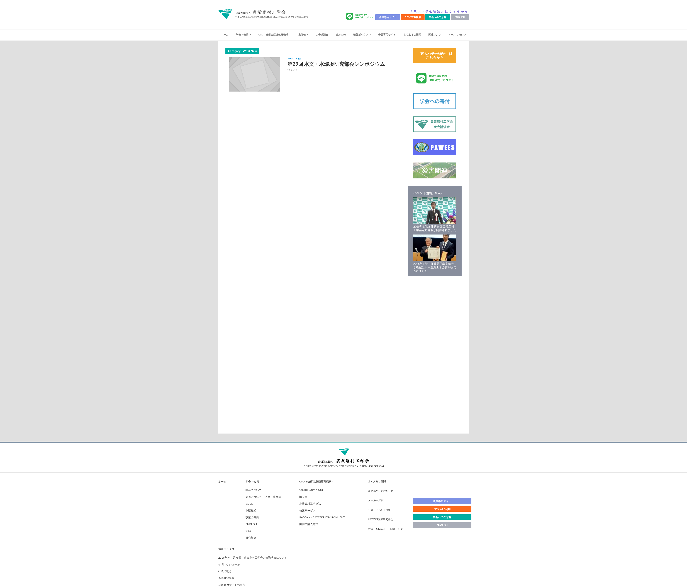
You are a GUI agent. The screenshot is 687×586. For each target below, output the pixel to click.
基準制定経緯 (226, 578)
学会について (253, 490)
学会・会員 (242, 34)
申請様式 (250, 510)
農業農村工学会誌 (310, 503)
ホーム (224, 34)
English (460, 17)
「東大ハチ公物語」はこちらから (439, 11)
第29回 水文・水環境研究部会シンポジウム (336, 64)
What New (294, 58)
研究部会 (250, 537)
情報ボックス (360, 34)
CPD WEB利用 (413, 17)
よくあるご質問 (412, 34)
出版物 (302, 34)
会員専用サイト (388, 17)
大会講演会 (322, 34)
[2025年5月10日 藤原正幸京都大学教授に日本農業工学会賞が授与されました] (434, 247)
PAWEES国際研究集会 (380, 519)
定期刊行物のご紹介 (311, 490)
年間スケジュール (229, 564)
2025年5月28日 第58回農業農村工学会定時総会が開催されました (434, 228)
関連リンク (434, 34)
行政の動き (225, 571)
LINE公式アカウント (360, 16)
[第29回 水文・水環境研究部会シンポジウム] (254, 74)
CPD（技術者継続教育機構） (274, 34)
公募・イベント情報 (379, 509)
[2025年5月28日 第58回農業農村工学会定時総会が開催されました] (434, 210)
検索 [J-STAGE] (376, 528)
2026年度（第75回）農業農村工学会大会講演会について (252, 557)
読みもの (341, 34)
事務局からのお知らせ (380, 490)
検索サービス (307, 510)
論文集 (303, 497)
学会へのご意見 (437, 17)
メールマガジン (457, 34)
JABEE (249, 503)
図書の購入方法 (308, 524)
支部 (248, 531)
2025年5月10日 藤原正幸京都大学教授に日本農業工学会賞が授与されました (434, 267)
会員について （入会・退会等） (264, 497)
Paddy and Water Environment (322, 517)
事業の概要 (252, 517)
